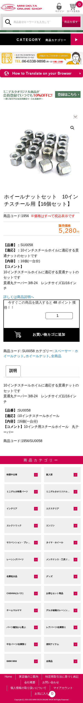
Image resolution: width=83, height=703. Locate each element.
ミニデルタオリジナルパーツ (60, 491)
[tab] (13, 371)
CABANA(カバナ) (15, 593)
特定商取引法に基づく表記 (62, 676)
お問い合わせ (50, 682)
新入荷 (49, 474)
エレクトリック (14, 525)
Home (8, 676)
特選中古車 (12, 474)
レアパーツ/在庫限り (56, 627)
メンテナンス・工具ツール (59, 559)
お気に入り (43, 693)
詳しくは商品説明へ (18, 297)
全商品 (56, 356)
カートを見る (73, 11)
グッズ (49, 576)
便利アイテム (52, 644)
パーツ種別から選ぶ (16, 627)
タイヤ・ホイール (54, 542)
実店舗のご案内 (28, 676)
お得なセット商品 (54, 593)
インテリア (12, 508)
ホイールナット (37, 356)
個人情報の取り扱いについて (28, 687)
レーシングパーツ (15, 559)
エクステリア (52, 508)
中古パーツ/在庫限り (16, 644)
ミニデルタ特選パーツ (17, 491)
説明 (13, 370)
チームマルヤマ (14, 610)
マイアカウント (63, 687)
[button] (72, 128)
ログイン (59, 11)
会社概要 (29, 682)
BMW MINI (12, 661)
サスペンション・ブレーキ (19, 542)
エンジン (50, 525)
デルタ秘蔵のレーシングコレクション (63, 610)
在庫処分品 (12, 576)
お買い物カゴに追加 (49, 334)
